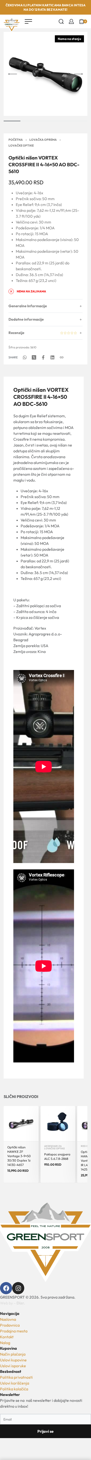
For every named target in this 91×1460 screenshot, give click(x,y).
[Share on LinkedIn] (52, 357)
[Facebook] (6, 1288)
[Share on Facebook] (43, 357)
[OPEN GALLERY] (45, 74)
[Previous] (12, 74)
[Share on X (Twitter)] (34, 357)
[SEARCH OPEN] (61, 21)
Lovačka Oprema (43, 139)
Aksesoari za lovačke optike (54, 1147)
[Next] (78, 74)
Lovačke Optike (21, 145)
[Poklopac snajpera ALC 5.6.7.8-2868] (58, 1123)
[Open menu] (28, 21)
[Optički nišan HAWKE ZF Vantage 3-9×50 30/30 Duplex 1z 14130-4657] (21, 1123)
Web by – (12, 1303)
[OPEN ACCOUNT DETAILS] (71, 21)
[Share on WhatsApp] (25, 357)
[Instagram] (18, 1288)
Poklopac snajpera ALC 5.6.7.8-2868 (57, 1156)
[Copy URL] (61, 357)
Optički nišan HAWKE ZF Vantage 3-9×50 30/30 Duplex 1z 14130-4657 (19, 1156)
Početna (15, 139)
